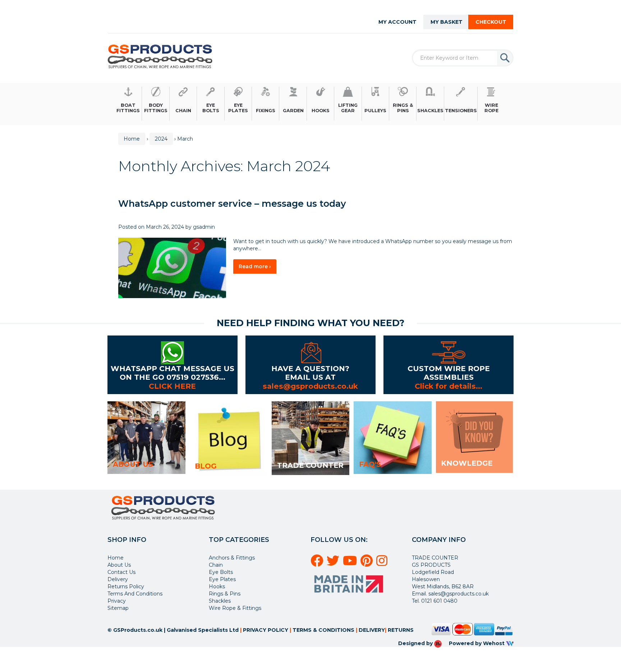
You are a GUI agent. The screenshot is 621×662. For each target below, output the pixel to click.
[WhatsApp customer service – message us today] (172, 267)
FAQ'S (370, 464)
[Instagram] (383, 563)
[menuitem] (128, 104)
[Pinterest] (367, 563)
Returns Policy (125, 586)
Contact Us (121, 572)
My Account (397, 22)
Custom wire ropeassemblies (449, 373)
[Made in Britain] (349, 583)
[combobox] (463, 58)
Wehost (494, 643)
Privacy (116, 601)
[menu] (310, 104)
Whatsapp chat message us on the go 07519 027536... (172, 373)
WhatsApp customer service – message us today (232, 203)
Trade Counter (310, 465)
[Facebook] (317, 563)
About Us (119, 565)
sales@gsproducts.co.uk (310, 386)
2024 (161, 139)
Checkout (490, 22)
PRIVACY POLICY (265, 630)
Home (132, 139)
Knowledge (466, 463)
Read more (257, 268)
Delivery (117, 579)
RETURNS (401, 630)
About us (133, 464)
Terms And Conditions (134, 593)
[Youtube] (351, 563)
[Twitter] (334, 563)
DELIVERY (372, 630)
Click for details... (448, 386)
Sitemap (118, 608)
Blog (205, 466)
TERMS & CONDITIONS (323, 630)
